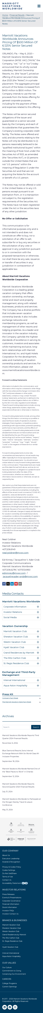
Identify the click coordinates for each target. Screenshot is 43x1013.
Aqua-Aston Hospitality (11, 956)
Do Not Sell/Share (9, 873)
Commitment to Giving (11, 971)
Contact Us (6, 880)
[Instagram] (15, 1007)
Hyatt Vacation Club (10, 947)
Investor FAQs (8, 911)
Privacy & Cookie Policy (11, 867)
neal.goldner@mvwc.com (15, 552)
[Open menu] (39, 6)
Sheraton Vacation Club (11, 928)
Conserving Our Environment (14, 974)
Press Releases (8, 894)
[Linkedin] (4, 1007)
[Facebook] (4, 584)
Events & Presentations (11, 898)
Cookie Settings (8, 870)
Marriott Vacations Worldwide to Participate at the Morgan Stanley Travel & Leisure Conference (21, 802)
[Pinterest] (16, 584)
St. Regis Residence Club (12, 941)
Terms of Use (7, 877)
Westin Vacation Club (10, 931)
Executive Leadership (10, 859)
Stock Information (9, 907)
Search (36, 727)
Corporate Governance (11, 901)
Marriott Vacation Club (11, 925)
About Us (6, 855)
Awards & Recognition (11, 862)
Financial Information (10, 904)
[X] (8, 584)
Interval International (10, 953)
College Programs (9, 983)
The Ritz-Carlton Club (10, 938)
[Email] (20, 584)
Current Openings (9, 987)
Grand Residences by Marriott (14, 935)
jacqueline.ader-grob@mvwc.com (20, 576)
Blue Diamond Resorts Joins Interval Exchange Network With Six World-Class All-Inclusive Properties (20, 754)
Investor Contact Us (10, 914)
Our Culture (7, 967)
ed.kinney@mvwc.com (14, 573)
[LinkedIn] (12, 584)
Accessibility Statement (11, 883)
